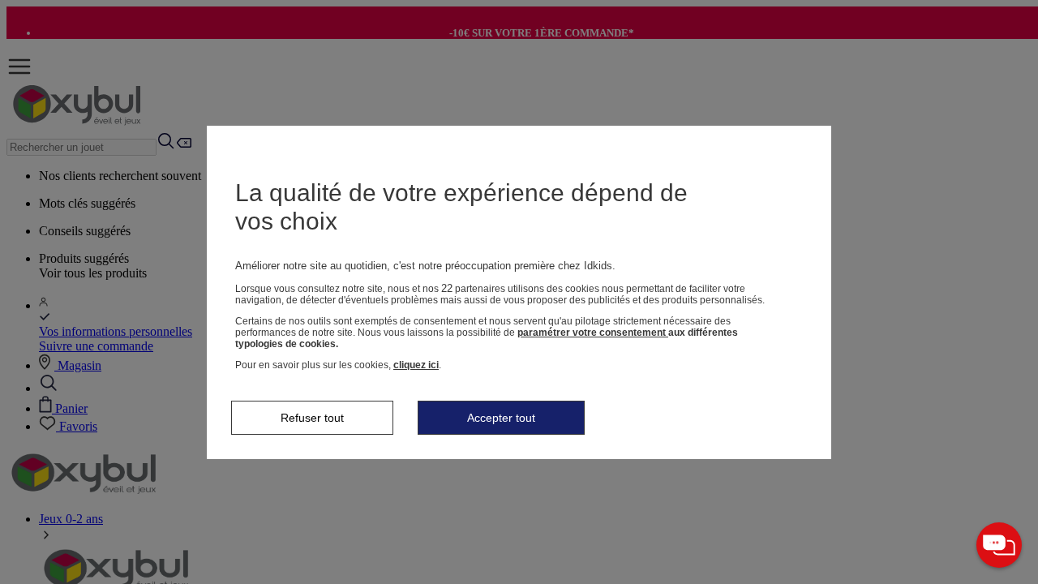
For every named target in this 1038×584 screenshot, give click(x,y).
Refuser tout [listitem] (312, 417)
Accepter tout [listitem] (501, 417)
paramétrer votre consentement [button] (592, 332)
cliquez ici (416, 365)
